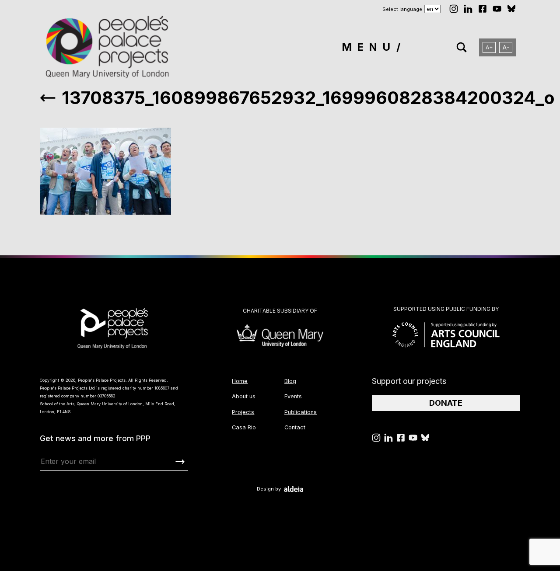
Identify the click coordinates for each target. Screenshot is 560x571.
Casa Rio (244, 427)
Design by (269, 489)
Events (293, 396)
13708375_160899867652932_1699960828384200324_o (308, 98)
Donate (445, 402)
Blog (290, 381)
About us (244, 396)
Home (240, 381)
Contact (294, 427)
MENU (369, 47)
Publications (300, 412)
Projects (243, 412)
